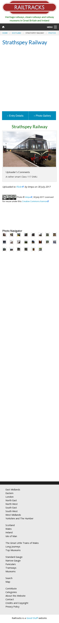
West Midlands (13, 514)
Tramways (11, 567)
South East (11, 507)
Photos (52, 33)
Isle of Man (11, 536)
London (10, 496)
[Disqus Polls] (29, 359)
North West (12, 503)
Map (8, 581)
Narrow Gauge (13, 560)
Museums (11, 571)
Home (5, 33)
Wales (9, 528)
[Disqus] (29, 437)
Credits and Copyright (17, 602)
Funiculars (11, 564)
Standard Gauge (14, 556)
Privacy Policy (12, 606)
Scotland (16, 33)
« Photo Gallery (42, 115)
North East (11, 500)
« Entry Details (15, 115)
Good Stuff (32, 618)
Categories (11, 592)
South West (12, 511)
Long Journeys (13, 546)
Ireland (9, 532)
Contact (10, 599)
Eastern (9, 493)
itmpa (27, 197)
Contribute (11, 588)
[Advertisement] (29, 78)
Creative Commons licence (34, 201)
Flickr (19, 186)
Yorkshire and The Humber (19, 518)
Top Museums (13, 550)
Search (9, 578)
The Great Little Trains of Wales (22, 542)
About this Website (15, 595)
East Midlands (13, 489)
